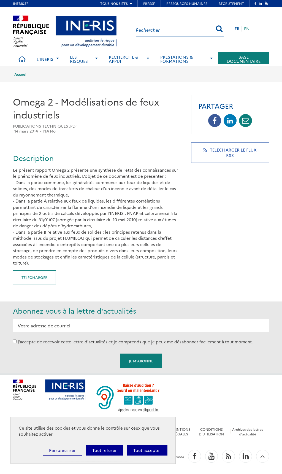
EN (247, 28)
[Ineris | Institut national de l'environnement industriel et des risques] (86, 30)
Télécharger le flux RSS (233, 155)
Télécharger (34, 277)
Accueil (21, 74)
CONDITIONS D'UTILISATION (211, 431)
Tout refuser (104, 450)
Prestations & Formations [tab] (176, 59)
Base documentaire (244, 59)
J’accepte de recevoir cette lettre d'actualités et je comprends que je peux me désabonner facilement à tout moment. (135, 341)
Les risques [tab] (79, 59)
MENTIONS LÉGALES (181, 431)
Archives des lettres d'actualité (247, 431)
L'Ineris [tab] (45, 59)
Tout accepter (147, 450)
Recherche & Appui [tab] (123, 59)
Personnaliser (62, 450)
